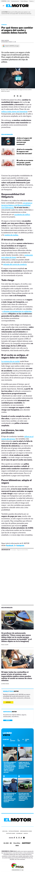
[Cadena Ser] (17, 845)
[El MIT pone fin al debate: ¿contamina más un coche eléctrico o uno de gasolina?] (25, 761)
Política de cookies (10, 833)
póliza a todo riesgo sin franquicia (14, 111)
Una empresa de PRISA (17, 865)
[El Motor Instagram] (19, 838)
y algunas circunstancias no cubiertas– (17, 311)
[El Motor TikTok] (21, 838)
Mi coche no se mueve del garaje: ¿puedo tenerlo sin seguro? (25, 162)
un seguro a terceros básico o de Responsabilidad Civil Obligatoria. (16, 205)
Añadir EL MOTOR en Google (12, 46)
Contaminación (15, 1)
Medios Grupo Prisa (17, 870)
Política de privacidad (14, 831)
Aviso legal (5, 831)
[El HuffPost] (26, 843)
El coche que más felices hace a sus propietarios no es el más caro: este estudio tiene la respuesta (25, 797)
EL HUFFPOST (12, 740)
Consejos (13, 549)
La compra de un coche (10, 361)
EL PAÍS (19, 740)
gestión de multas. (11, 235)
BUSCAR (8, 720)
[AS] (11, 843)
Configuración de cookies (26, 831)
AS (23, 739)
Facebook (9, 545)
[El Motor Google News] (24, 838)
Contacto (26, 833)
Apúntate (8, 702)
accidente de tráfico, (22, 214)
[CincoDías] (17, 843)
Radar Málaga (24, 1)
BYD (8, 1)
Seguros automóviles (22, 549)
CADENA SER (27, 740)
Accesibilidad (19, 833)
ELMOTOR (6, 739)
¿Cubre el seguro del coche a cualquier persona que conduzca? (24, 141)
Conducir (4, 24)
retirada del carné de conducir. (15, 264)
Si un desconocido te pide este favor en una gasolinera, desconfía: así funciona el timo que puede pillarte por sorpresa (10, 797)
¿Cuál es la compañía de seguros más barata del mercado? (24, 151)
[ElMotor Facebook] (14, 838)
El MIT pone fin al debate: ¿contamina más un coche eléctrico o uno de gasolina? (24, 765)
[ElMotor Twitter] (16, 838)
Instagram (20, 545)
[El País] (6, 843)
